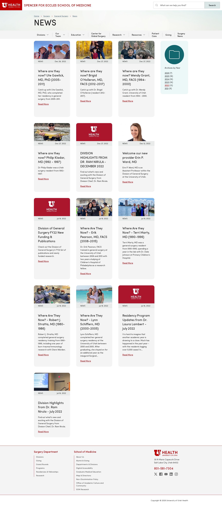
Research (117, 34)
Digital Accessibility (84, 468)
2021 (167, 88)
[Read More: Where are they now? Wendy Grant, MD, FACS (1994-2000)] (136, 49)
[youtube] (166, 474)
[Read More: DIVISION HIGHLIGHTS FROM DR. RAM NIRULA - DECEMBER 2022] (94, 131)
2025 (167, 76)
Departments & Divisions (87, 464)
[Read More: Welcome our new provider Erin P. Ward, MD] (136, 131)
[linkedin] (171, 474)
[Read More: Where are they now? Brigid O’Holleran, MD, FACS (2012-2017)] (94, 49)
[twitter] (155, 474)
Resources (137, 34)
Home (36, 16)
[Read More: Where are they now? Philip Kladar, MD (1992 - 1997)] (52, 131)
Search (212, 5)
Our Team (58, 34)
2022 (167, 85)
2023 (167, 82)
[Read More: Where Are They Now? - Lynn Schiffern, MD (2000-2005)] (94, 294)
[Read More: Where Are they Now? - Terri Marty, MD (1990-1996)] (136, 206)
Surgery (46, 16)
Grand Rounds (42, 464)
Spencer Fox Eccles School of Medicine (57, 5)
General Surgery (61, 16)
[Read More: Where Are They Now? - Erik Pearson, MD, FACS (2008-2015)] (94, 206)
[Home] (11, 5)
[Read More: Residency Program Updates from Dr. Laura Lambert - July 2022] (136, 294)
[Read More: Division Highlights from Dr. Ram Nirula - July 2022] (52, 381)
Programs (40, 468)
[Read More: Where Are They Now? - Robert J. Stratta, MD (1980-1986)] (52, 294)
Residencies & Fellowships (47, 472)
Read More (43, 104)
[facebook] (160, 474)
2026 (167, 73)
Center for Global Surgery (98, 34)
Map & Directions (83, 475)
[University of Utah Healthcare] (171, 453)
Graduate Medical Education (88, 472)
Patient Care (155, 34)
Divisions (41, 34)
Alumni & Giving (82, 460)
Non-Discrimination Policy (87, 479)
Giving (168, 34)
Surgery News (181, 34)
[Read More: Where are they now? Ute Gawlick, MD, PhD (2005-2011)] (52, 49)
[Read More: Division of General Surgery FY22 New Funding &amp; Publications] (52, 206)
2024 (167, 79)
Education (76, 34)
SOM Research (82, 489)
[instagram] (176, 474)
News (74, 16)
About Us (80, 457)
